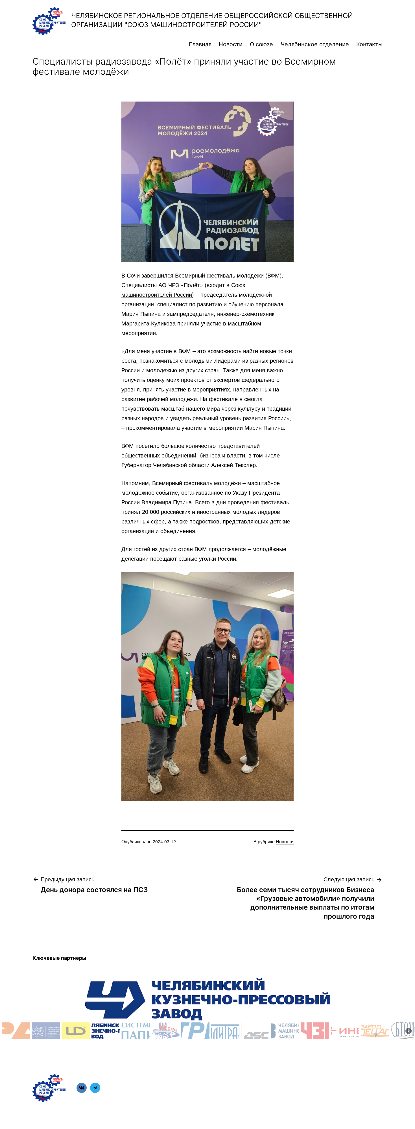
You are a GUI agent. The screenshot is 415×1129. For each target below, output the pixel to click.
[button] (16, 1030)
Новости (231, 44)
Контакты (369, 44)
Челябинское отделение (315, 44)
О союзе (261, 44)
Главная (200, 44)
